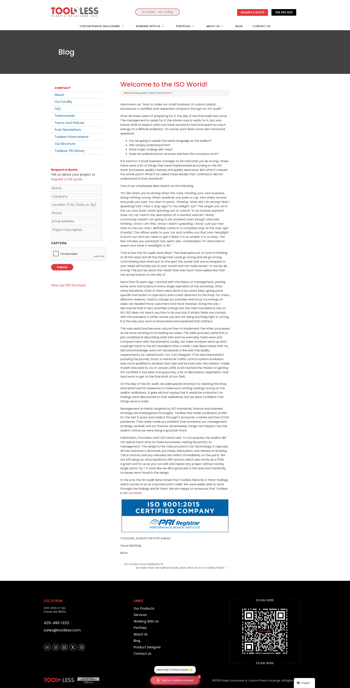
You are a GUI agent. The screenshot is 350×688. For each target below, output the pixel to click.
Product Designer (147, 647)
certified (135, 493)
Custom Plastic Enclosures (100, 26)
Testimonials (65, 116)
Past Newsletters (68, 130)
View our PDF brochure (68, 285)
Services (140, 615)
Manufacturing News (135, 92)
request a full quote (66, 179)
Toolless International (71, 137)
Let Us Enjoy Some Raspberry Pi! (143, 564)
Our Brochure (65, 144)
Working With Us (148, 26)
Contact (63, 88)
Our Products (144, 608)
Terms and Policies (69, 123)
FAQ (58, 109)
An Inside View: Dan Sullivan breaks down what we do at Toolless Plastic (180, 568)
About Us (213, 26)
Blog (239, 26)
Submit (62, 267)
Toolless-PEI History (70, 151)
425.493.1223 (284, 12)
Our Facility (63, 102)
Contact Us (261, 26)
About (59, 95)
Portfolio (183, 26)
